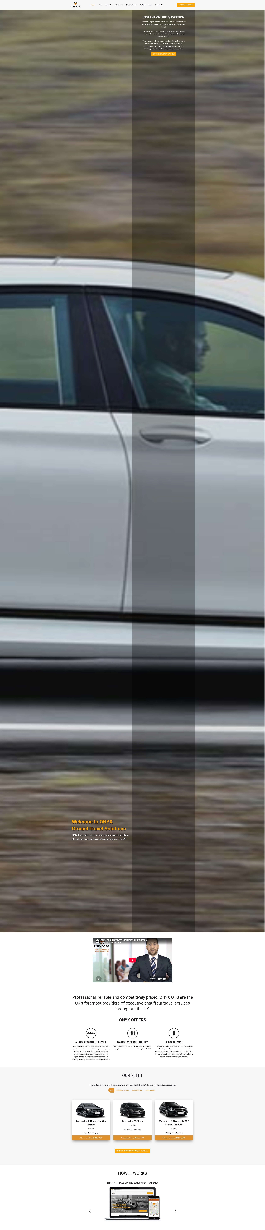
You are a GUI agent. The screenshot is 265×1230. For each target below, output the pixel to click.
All (111, 1090)
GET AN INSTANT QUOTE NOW (163, 54)
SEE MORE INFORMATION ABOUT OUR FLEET (132, 1151)
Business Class (122, 1090)
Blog (150, 5)
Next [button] (175, 1211)
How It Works (131, 5)
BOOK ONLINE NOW (185, 5)
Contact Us (159, 5)
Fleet (100, 5)
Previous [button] (90, 1211)
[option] (132, 1202)
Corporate (119, 5)
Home (93, 5)
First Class (150, 1090)
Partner (142, 5)
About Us (108, 5)
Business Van (137, 1090)
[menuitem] (93, 5)
